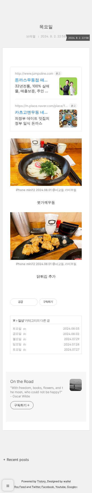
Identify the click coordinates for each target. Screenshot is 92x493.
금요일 (17, 333)
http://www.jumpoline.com (34, 73)
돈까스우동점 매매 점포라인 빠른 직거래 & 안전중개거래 (32, 80)
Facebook (48, 487)
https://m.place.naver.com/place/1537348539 (41, 106)
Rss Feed (20, 487)
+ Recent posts (16, 459)
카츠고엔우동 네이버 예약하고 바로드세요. (32, 112)
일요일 (17, 344)
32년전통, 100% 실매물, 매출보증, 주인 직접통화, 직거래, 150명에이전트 (32, 88)
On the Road (21, 381)
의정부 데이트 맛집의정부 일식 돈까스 (32, 120)
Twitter (36, 487)
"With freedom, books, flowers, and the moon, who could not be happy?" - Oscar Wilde (36, 392)
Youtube (60, 487)
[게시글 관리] (33, 302)
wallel (67, 481)
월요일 (17, 339)
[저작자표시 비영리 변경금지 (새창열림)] (63, 302)
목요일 (46, 26)
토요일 (17, 328)
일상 (21, 320)
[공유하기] (27, 302)
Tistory (41, 481)
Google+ (72, 487)
